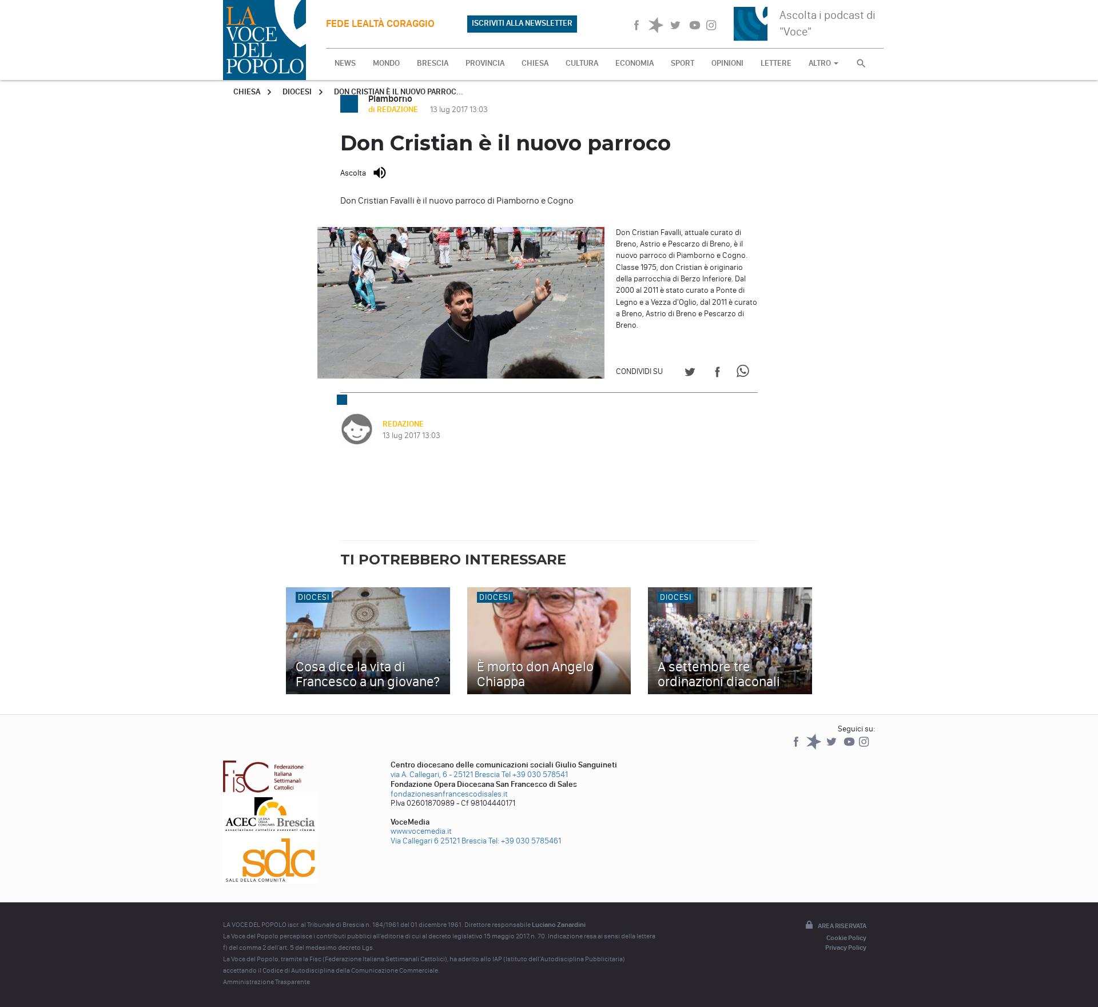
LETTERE (776, 63)
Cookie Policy (846, 938)
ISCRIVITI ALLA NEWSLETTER (522, 23)
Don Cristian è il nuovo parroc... (398, 92)
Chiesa (246, 92)
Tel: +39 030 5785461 (524, 841)
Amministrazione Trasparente (266, 982)
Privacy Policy (845, 948)
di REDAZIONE (394, 109)
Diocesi (297, 92)
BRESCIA (432, 63)
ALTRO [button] (821, 63)
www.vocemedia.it (421, 831)
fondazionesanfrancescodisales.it (449, 794)
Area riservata (842, 926)
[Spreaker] (815, 747)
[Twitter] (832, 747)
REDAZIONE (403, 424)
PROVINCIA (485, 63)
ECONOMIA (634, 63)
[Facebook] (797, 747)
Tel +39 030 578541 (535, 774)
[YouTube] (850, 747)
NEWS (345, 63)
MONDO (386, 63)
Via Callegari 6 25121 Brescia (439, 841)
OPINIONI (727, 63)
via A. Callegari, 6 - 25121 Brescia (445, 774)
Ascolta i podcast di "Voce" (827, 23)
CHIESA (535, 63)
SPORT (682, 63)
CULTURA (582, 63)
